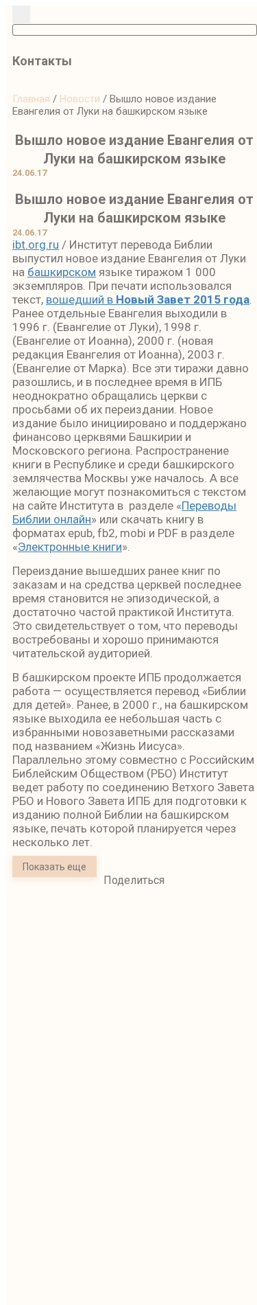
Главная (31, 99)
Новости (80, 99)
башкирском (61, 272)
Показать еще (54, 866)
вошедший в (147, 299)
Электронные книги (70, 547)
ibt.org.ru (35, 244)
